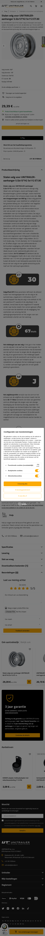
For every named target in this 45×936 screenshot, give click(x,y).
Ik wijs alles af (22, 496)
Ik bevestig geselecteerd (22, 490)
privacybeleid (16, 446)
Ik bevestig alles (22, 484)
